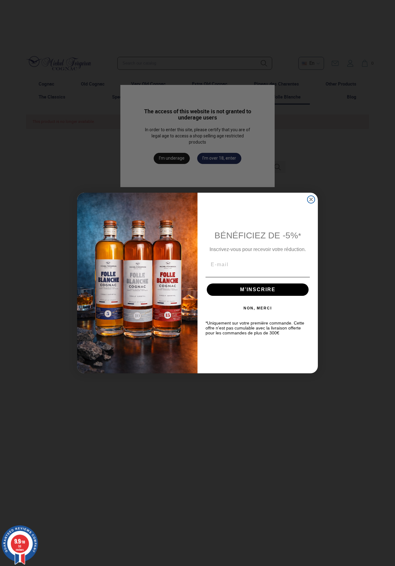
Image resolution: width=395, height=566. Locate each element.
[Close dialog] (311, 199)
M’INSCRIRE (258, 289)
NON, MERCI (257, 308)
